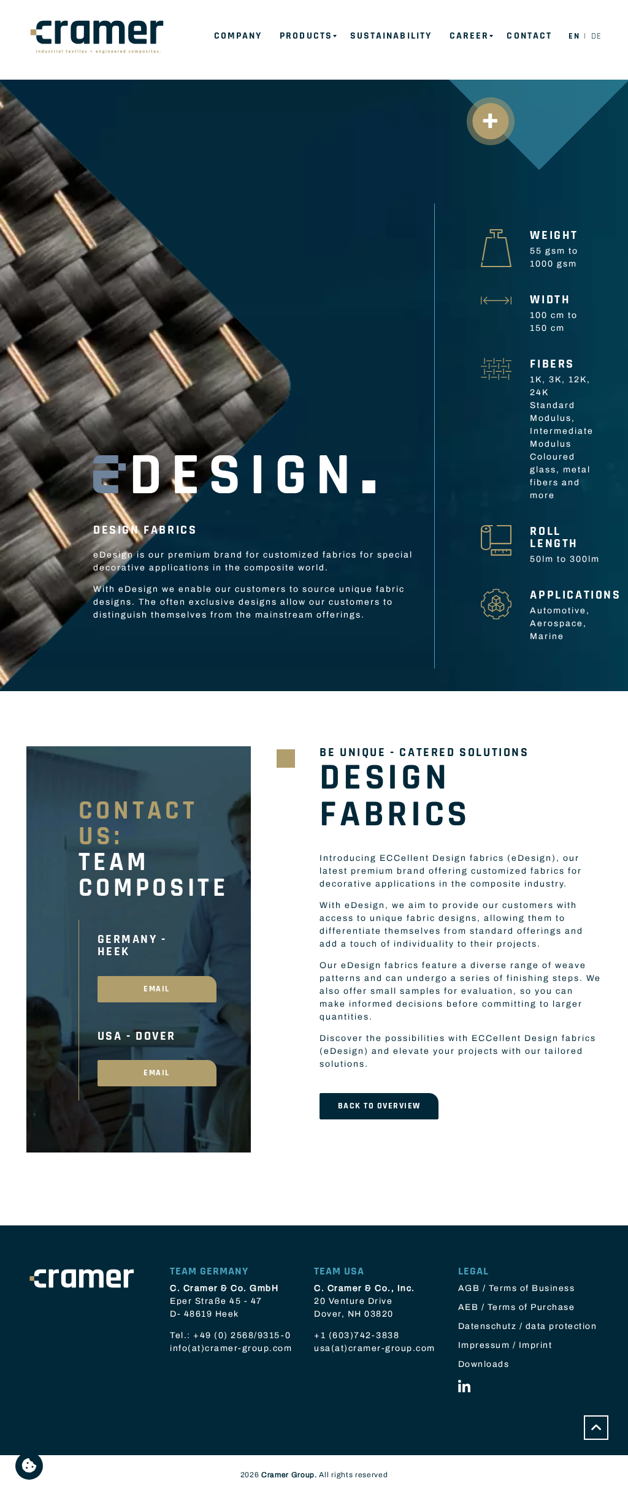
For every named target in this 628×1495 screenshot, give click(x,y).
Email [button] (157, 988)
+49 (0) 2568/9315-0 (242, 1335)
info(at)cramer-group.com (231, 1348)
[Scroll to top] (596, 1427)
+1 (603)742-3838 (356, 1335)
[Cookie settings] (29, 1466)
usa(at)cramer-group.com (374, 1348)
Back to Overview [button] (379, 1105)
